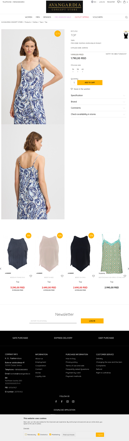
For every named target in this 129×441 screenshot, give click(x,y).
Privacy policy (71, 362)
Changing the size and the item (109, 362)
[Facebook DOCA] (61, 401)
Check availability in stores (83, 114)
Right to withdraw (103, 373)
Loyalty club (40, 376)
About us (39, 358)
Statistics (44, 434)
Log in (92, 321)
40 (83, 70)
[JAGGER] (8, 273)
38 (78, 70)
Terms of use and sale (75, 365)
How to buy (70, 358)
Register (111, 2)
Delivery (99, 358)
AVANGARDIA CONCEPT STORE (12, 22)
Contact (38, 369)
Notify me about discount (116, 54)
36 (73, 70)
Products (28, 22)
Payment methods (73, 376)
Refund (99, 369)
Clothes (35, 22)
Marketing (56, 434)
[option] (17, 263)
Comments (76, 108)
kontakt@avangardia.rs (20, 374)
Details (26, 428)
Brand (74, 102)
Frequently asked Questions (77, 369)
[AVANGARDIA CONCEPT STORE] (64, 8)
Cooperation (40, 365)
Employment (40, 362)
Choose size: (76, 65)
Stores (38, 373)
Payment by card (73, 373)
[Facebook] (56, 401)
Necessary (31, 434)
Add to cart (90, 82)
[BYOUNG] (102, 273)
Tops (41, 22)
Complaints (101, 365)
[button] (126, 17)
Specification (77, 95)
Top (17, 282)
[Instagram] (67, 401)
